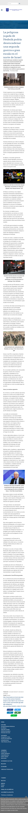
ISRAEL (2, 722)
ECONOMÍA (4, 766)
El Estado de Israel (5, 732)
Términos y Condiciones (7, 795)
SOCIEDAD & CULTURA (6, 761)
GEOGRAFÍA (4, 735)
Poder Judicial (4, 756)
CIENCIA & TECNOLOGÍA (7, 769)
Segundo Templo (5, 729)
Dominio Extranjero (5, 731)
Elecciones (3, 758)
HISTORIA (3, 724)
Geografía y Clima (5, 737)
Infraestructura (5, 740)
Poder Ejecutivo (5, 755)
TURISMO (3, 777)
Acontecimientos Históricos (8, 726)
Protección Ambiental (6, 738)
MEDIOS (3, 783)
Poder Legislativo (5, 753)
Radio (2, 786)
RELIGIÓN (3, 763)
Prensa (2, 785)
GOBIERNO (3, 750)
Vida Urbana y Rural (6, 741)
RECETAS (3, 780)
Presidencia (4, 751)
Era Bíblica (3, 728)
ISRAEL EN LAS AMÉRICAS (7, 789)
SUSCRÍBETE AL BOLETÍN (7, 792)
